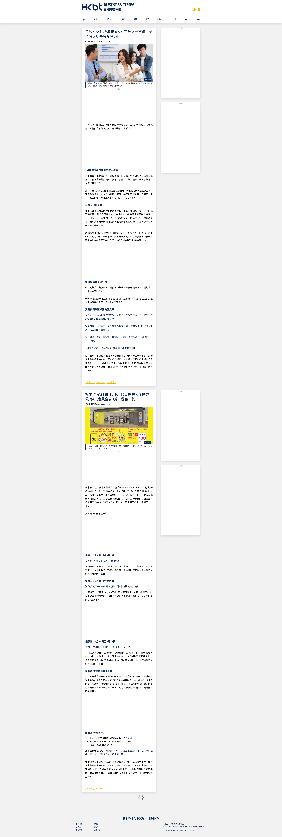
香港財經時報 (112, 9)
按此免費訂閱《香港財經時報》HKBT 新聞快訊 (110, 348)
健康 (135, 19)
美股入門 (101, 382)
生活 (174, 19)
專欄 (198, 19)
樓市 (123, 19)
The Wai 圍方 (128, 494)
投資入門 (92, 124)
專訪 (186, 19)
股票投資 (111, 382)
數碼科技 (160, 19)
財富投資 (109, 19)
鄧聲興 (88, 810)
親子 (147, 19)
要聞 (95, 19)
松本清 (89, 788)
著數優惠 (99, 788)
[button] (99, 19)
